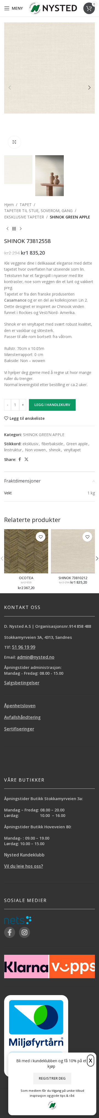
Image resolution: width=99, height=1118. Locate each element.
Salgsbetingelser (21, 683)
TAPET (26, 204)
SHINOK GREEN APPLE (70, 217)
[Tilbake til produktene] (14, 229)
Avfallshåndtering (22, 717)
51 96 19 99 (23, 647)
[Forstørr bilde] (14, 142)
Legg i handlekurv (52, 404)
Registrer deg (52, 1078)
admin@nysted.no (35, 657)
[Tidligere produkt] (7, 229)
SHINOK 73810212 (73, 578)
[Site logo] (53, 7)
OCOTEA (26, 578)
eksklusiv (30, 443)
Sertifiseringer (19, 729)
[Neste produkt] (20, 229)
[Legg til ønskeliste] (40, 537)
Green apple (77, 443)
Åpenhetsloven (19, 706)
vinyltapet (72, 449)
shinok (55, 449)
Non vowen (35, 449)
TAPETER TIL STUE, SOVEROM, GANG (38, 210)
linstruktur (13, 449)
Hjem (9, 204)
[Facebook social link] (19, 459)
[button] (9, 87)
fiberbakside (52, 443)
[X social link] (26, 459)
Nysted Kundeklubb (24, 855)
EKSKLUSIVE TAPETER (24, 217)
